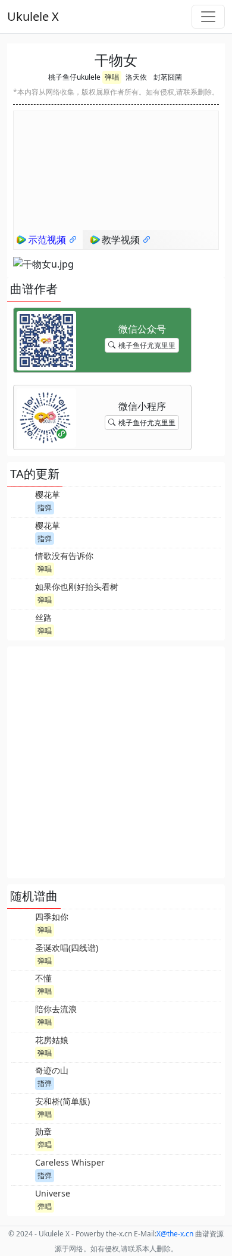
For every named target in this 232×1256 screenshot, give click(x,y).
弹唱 (112, 77)
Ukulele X (33, 16)
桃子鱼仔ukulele (74, 77)
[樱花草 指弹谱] (22, 500)
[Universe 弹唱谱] (22, 1199)
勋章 (43, 1131)
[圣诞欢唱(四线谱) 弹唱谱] (22, 954)
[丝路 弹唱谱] (22, 624)
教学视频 (122, 239)
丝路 (43, 617)
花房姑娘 (51, 1039)
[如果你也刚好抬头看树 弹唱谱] (22, 593)
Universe (52, 1193)
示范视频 (48, 239)
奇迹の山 (51, 1070)
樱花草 (47, 494)
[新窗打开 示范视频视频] (73, 239)
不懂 (43, 978)
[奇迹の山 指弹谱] (22, 1076)
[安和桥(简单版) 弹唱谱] (22, 1107)
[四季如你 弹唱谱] (22, 923)
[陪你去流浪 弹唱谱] (22, 1015)
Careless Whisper (70, 1162)
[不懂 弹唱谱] (22, 984)
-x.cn (174, 1234)
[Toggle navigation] (208, 17)
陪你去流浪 (56, 1009)
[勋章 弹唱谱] (22, 1137)
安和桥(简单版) (62, 1101)
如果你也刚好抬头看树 (76, 586)
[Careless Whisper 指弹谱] (22, 1168)
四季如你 (51, 916)
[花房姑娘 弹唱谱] (22, 1046)
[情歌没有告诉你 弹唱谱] (22, 562)
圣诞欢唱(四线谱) (66, 947)
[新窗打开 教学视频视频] (147, 239)
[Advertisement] (116, 762)
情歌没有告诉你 (64, 555)
